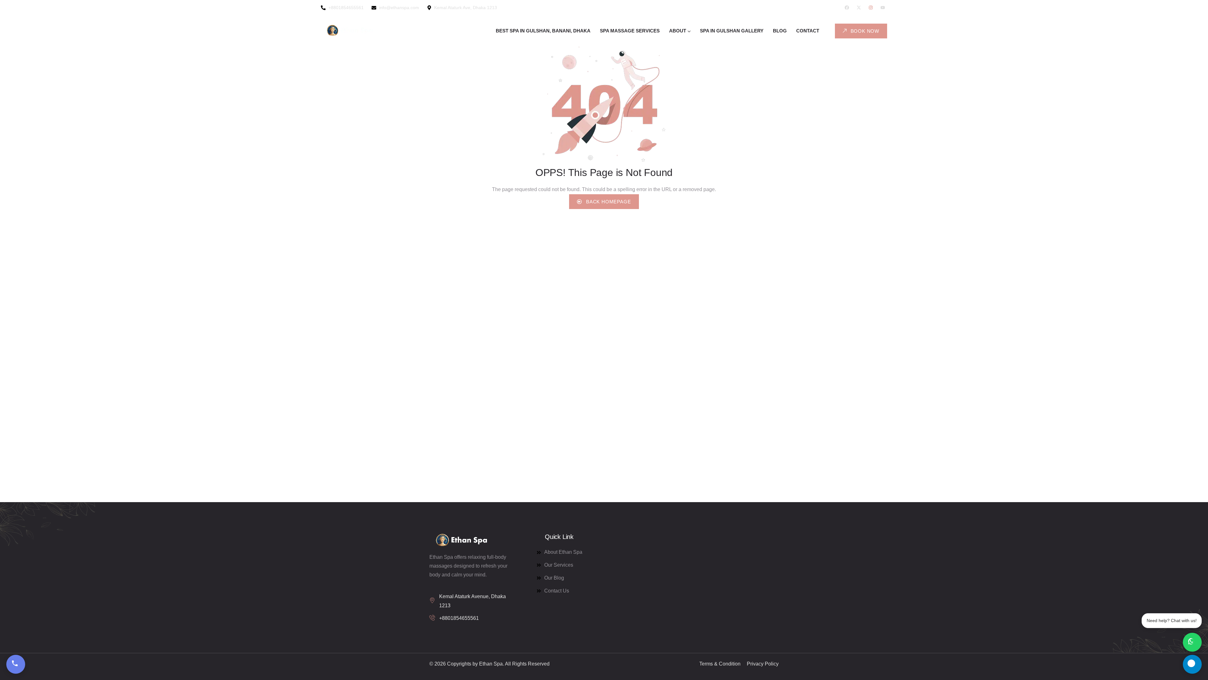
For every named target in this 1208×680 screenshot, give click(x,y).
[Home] (349, 31)
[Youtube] (882, 7)
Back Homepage (607, 201)
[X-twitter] (858, 7)
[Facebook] (846, 7)
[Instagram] (870, 7)
